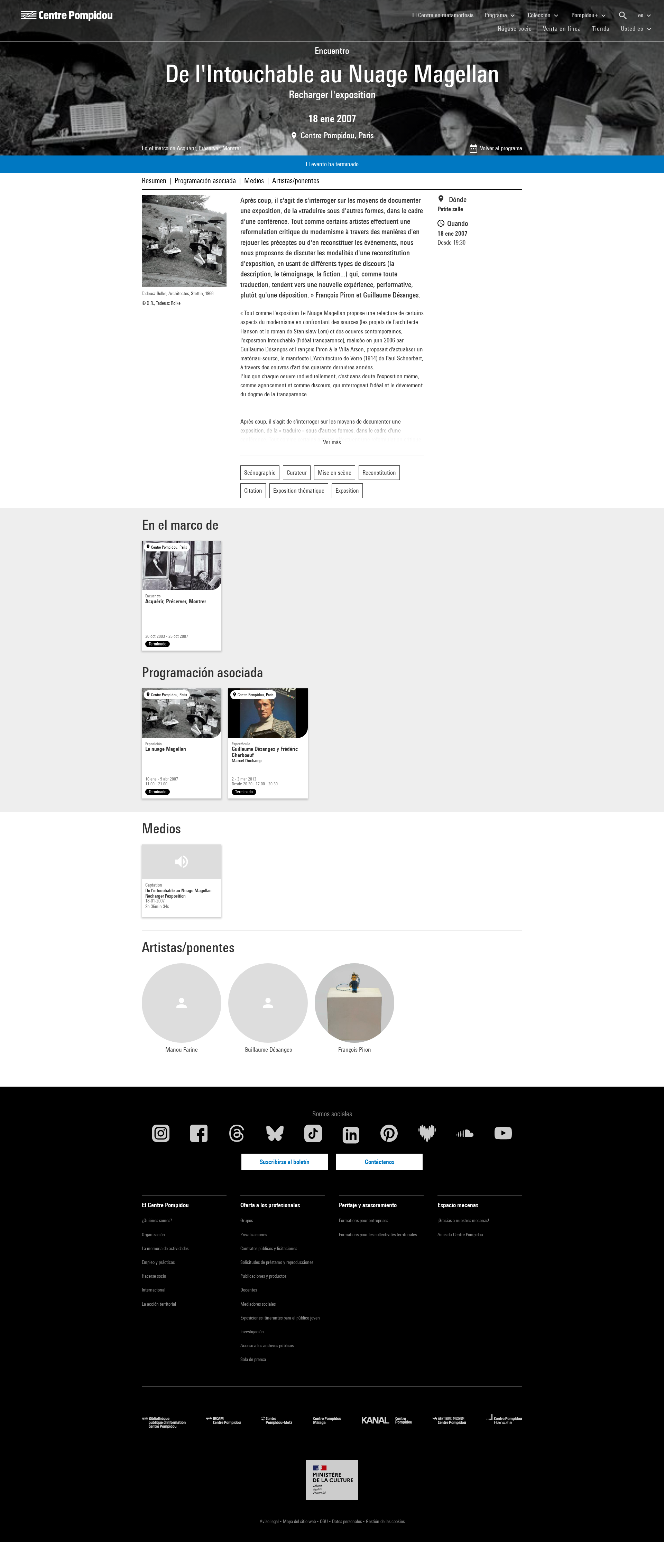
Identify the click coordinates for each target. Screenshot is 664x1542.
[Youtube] (503, 1135)
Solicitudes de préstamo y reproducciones (276, 1262)
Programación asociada (205, 180)
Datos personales (347, 1521)
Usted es (633, 28)
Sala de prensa (253, 1359)
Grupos (246, 1220)
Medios (254, 180)
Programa (496, 15)
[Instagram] (161, 1135)
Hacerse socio (154, 1276)
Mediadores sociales (258, 1304)
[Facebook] (199, 1135)
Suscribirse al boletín (285, 1161)
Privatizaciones (253, 1234)
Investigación (252, 1331)
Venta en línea (562, 28)
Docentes (248, 1290)
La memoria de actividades (165, 1248)
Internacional (153, 1290)
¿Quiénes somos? (157, 1220)
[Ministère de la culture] (332, 1480)
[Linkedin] (351, 1135)
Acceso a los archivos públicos (267, 1345)
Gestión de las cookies (385, 1521)
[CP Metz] (282, 1426)
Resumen (154, 180)
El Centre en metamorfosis (445, 15)
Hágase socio (517, 28)
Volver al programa (501, 148)
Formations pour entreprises (363, 1220)
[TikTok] (313, 1135)
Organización (153, 1234)
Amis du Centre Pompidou (460, 1234)
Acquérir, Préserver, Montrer (209, 148)
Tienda (603, 28)
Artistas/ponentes (295, 180)
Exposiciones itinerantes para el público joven (280, 1318)
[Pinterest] (389, 1135)
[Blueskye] (275, 1135)
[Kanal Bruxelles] (392, 1426)
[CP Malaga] (332, 1426)
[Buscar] (623, 15)
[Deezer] (427, 1135)
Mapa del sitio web (300, 1521)
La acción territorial (159, 1304)
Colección (540, 15)
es (641, 15)
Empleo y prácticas (158, 1262)
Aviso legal (270, 1521)
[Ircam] (228, 1426)
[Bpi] (169, 1426)
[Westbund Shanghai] (454, 1426)
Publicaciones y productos (263, 1276)
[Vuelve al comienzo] (647, 1525)
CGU (324, 1521)
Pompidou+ (585, 15)
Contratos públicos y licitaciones (268, 1248)
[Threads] (237, 1135)
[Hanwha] (504, 1426)
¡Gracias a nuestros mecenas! (463, 1220)
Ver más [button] (332, 442)
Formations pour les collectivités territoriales (378, 1234)
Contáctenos (379, 1161)
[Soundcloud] (465, 1135)
